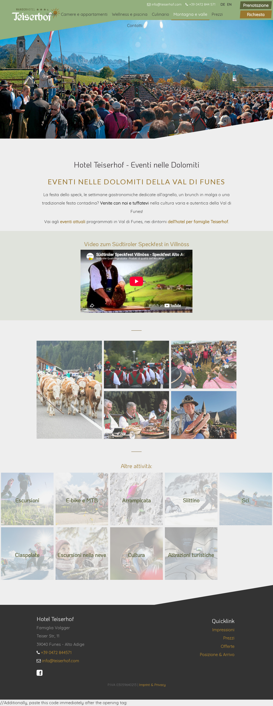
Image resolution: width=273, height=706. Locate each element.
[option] (136, 79)
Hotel (52, 14)
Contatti (134, 25)
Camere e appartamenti (84, 14)
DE (222, 4)
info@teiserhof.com (166, 4)
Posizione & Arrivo (217, 654)
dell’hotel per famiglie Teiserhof (198, 221)
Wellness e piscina (129, 14)
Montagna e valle (190, 14)
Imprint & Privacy (152, 685)
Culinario (160, 14)
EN (229, 4)
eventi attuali (73, 221)
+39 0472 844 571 (202, 4)
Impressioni (223, 629)
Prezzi (217, 14)
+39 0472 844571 (56, 652)
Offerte (227, 646)
